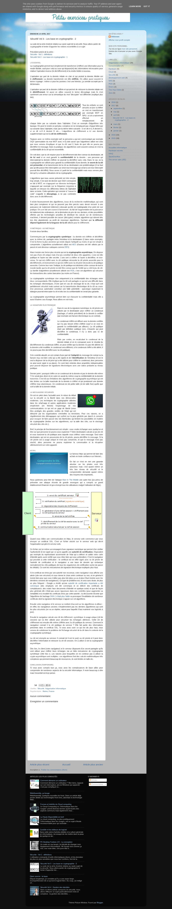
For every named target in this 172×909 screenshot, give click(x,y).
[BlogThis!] (42, 685)
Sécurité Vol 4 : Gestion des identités (55, 887)
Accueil (66, 764)
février (116, 127)
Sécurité (41, 689)
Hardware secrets (116, 151)
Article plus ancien (93, 764)
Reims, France (48, 691)
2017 (113, 106)
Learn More (135, 6)
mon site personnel (129, 49)
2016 (113, 135)
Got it (147, 6)
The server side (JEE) (117, 160)
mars (115, 124)
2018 (113, 102)
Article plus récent (39, 764)
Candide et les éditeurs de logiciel (53, 830)
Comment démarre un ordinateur (53, 780)
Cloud (111, 72)
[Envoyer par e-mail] (40, 685)
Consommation (115, 66)
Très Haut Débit (115, 90)
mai (115, 112)
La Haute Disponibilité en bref (52, 817)
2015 (113, 138)
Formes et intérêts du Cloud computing (55, 804)
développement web (117, 78)
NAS (110, 81)
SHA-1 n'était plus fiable (60, 596)
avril (115, 115)
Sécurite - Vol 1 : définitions (41, 54)
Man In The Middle (70, 480)
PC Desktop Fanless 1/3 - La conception (56, 842)
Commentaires (97, 784)
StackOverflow (114, 157)
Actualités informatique (118, 148)
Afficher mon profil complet (119, 40)
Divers (111, 87)
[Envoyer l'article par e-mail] (35, 685)
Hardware (112, 69)
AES (74, 245)
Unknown (115, 37)
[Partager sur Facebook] (47, 685)
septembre (118, 108)
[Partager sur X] (44, 685)
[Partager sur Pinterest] (49, 685)
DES (66, 247)
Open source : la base (39, 876)
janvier (116, 131)
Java (110, 93)
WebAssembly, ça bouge (40, 793)
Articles (94, 780)
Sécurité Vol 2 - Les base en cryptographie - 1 (48, 57)
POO (111, 84)
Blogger (100, 903)
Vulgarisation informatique (55, 689)
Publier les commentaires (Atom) (54, 770)
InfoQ (111, 154)
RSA (72, 271)
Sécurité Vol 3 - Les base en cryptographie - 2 (124, 119)
